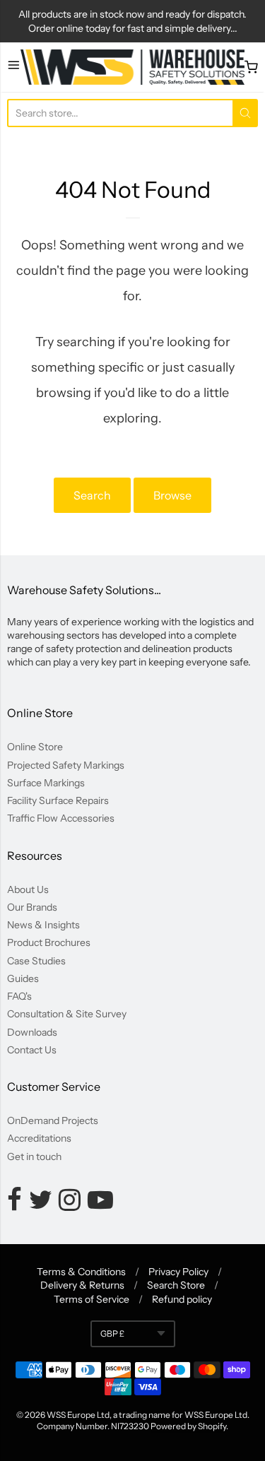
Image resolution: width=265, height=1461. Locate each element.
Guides (23, 978)
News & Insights (43, 924)
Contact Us (32, 1049)
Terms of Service (91, 1299)
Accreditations (39, 1138)
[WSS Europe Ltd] (132, 67)
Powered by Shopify (188, 1426)
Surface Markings (46, 782)
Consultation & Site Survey (66, 1013)
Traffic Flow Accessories (60, 818)
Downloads (32, 1032)
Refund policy (182, 1299)
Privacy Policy (178, 1271)
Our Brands (32, 907)
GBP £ (112, 1333)
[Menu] (13, 67)
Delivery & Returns (82, 1285)
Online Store (35, 746)
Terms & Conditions (81, 1271)
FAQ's (19, 996)
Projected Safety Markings (65, 765)
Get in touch (34, 1156)
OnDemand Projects (52, 1120)
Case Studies (36, 960)
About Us (28, 889)
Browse (172, 495)
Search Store (176, 1285)
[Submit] (245, 113)
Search (92, 495)
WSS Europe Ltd (78, 1414)
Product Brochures (48, 942)
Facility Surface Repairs (58, 800)
